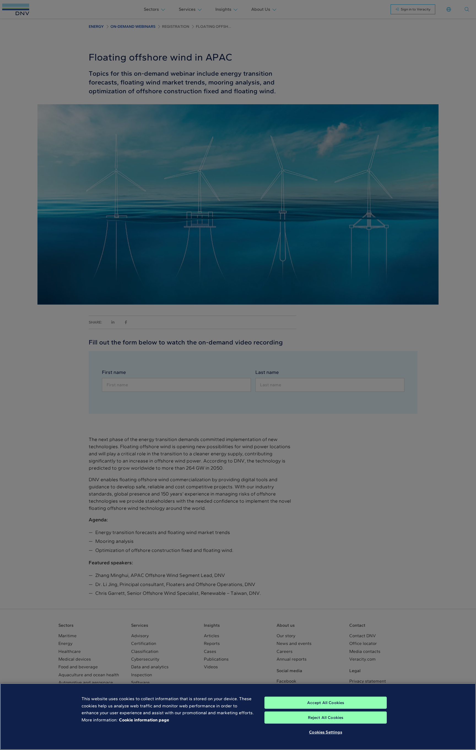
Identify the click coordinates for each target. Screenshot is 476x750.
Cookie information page (144, 719)
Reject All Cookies (326, 717)
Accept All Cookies (325, 702)
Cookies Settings (325, 732)
